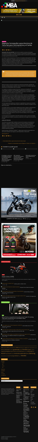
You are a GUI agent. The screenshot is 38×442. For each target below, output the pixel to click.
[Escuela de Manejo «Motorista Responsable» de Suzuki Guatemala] (12, 291)
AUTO (3, 362)
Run (2, 367)
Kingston (8, 351)
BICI (2, 315)
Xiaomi (28, 430)
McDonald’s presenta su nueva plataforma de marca (31, 156)
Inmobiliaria (3, 370)
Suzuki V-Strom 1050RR (8, 276)
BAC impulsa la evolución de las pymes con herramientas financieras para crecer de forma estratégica (19, 157)
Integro (2, 351)
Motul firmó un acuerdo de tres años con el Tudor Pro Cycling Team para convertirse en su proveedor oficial (17, 317)
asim (4, 347)
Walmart (17, 355)
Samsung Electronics (4, 355)
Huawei (29, 349)
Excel (4, 349)
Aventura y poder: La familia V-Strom (21, 0)
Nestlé (9, 353)
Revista (2, 372)
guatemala (16, 349)
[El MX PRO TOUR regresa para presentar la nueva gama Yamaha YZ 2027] (13, 295)
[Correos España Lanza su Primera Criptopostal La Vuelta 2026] (11, 325)
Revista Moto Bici (9, 46)
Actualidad (2, 361)
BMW (17, 347)
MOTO (3, 274)
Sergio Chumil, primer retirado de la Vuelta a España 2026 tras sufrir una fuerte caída (18, 331)
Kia (5, 351)
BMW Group (21, 347)
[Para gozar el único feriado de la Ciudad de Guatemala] (10, 286)
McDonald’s (30, 351)
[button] (2, 240)
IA (31, 349)
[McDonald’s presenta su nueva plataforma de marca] (31, 149)
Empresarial (4, 41)
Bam (8, 347)
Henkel (20, 349)
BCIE (15, 347)
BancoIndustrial (11, 347)
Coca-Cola (35, 347)
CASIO (24, 347)
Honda (24, 349)
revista (16, 353)
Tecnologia (12, 355)
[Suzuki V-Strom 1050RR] (19, 263)
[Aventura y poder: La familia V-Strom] (7, 283)
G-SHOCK (11, 349)
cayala (26, 347)
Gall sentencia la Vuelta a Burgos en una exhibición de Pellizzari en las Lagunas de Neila (19, 335)
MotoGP (3, 353)
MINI (33, 351)
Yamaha (23, 356)
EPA (2, 349)
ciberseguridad (32, 347)
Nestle (7, 353)
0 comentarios (16, 46)
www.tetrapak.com (5, 133)
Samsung (32, 353)
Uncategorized (3, 375)
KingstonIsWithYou (13, 351)
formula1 (7, 349)
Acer (2, 347)
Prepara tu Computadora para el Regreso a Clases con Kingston (22, 143)
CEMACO (28, 347)
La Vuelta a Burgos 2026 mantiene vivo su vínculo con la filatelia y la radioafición (19, 340)
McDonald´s (25, 351)
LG (17, 351)
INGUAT (33, 349)
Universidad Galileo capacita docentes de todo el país (14, 141)
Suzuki (8, 355)
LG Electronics (21, 351)
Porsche (12, 353)
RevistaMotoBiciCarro (23, 353)
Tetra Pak (20, 46)
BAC (6, 347)
